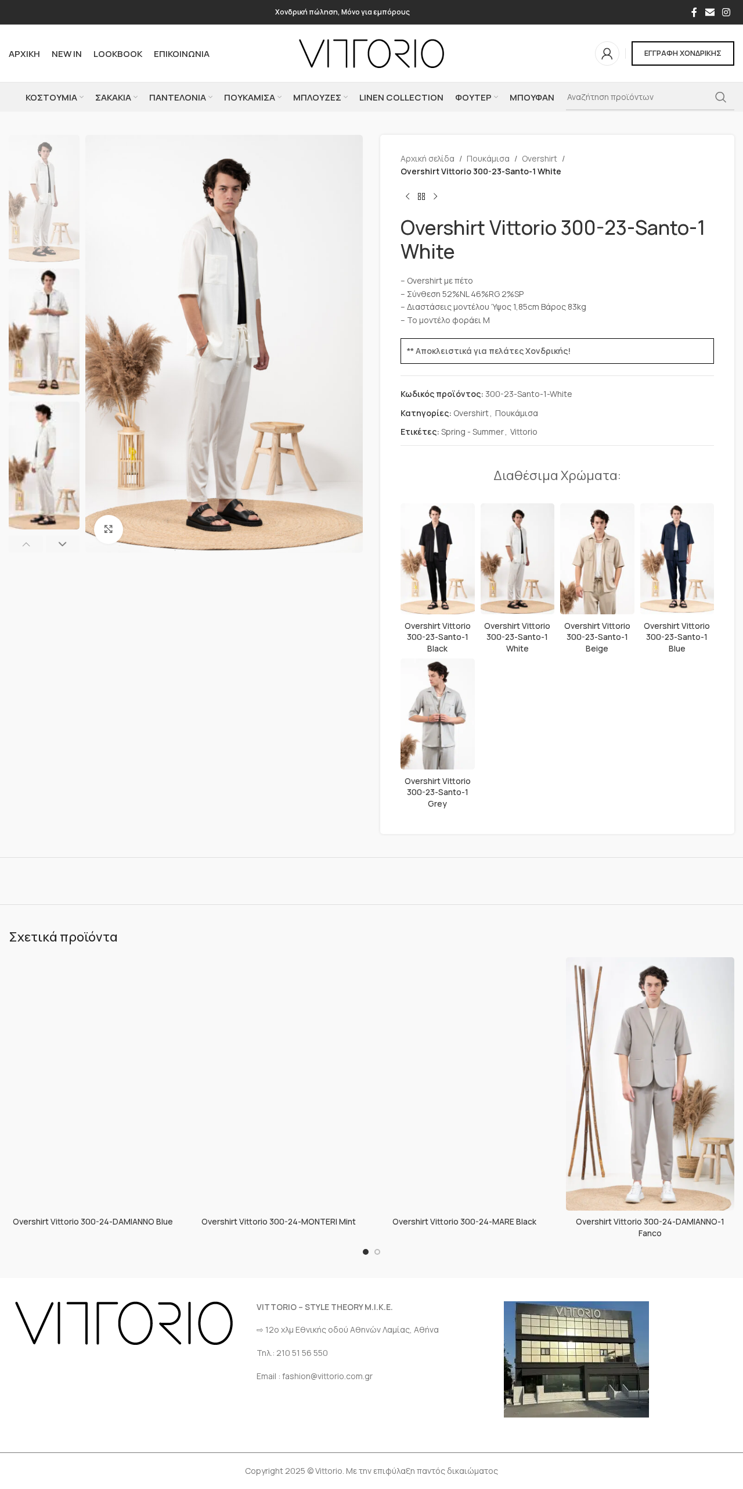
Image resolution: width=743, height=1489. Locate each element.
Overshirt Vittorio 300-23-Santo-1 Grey (438, 792)
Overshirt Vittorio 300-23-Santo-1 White (517, 637)
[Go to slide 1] (366, 1252)
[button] (26, 544)
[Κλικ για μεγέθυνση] (108, 529)
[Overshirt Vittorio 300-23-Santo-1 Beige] (597, 559)
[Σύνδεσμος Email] (709, 12)
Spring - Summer (472, 431)
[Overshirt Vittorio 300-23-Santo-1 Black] (438, 559)
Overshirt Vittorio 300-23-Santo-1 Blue (677, 637)
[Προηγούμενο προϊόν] (407, 197)
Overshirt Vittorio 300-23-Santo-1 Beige (597, 637)
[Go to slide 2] (377, 1252)
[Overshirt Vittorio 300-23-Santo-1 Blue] (677, 559)
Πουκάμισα (488, 158)
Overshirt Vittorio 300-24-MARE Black (464, 1221)
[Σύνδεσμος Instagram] (726, 12)
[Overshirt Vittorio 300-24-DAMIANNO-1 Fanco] (650, 1084)
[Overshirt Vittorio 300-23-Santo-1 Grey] (438, 714)
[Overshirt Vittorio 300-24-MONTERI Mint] (278, 1084)
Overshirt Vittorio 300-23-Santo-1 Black (438, 637)
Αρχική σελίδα (428, 158)
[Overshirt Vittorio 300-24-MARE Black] (464, 1084)
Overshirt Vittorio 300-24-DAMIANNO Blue (93, 1221)
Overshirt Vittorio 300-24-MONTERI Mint (278, 1221)
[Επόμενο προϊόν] (435, 197)
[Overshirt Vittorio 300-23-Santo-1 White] (518, 559)
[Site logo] (371, 52)
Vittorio (524, 431)
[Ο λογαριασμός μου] (607, 53)
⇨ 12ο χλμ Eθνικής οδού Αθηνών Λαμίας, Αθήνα (348, 1329)
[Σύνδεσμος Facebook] (694, 12)
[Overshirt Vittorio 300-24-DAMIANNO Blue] (93, 1084)
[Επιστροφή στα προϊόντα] (421, 197)
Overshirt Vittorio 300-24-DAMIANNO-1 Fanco (650, 1227)
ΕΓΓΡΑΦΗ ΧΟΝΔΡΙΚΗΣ (683, 53)
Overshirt (539, 158)
